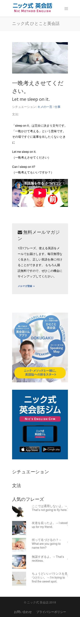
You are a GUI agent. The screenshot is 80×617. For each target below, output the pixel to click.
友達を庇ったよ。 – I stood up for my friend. (50, 525)
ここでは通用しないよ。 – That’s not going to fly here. (49, 508)
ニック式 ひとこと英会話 (36, 23)
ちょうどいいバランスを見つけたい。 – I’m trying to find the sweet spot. (50, 577)
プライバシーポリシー (51, 612)
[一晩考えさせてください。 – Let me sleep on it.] (40, 58)
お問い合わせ (23, 612)
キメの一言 (44, 107)
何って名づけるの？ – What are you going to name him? (46, 543)
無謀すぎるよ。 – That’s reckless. (48, 559)
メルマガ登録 (25, 286)
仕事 (57, 107)
